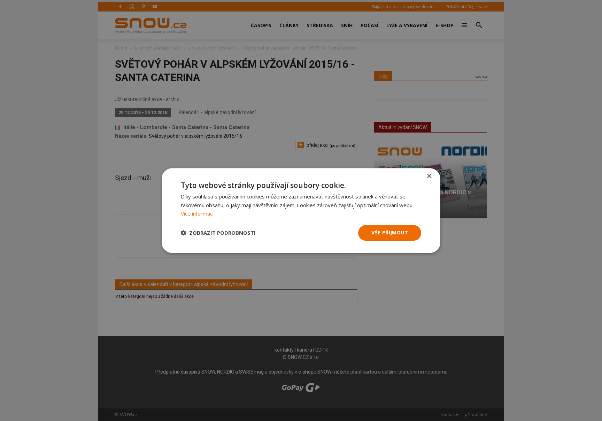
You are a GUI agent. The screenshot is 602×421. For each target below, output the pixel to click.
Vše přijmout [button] (389, 232)
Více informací (197, 213)
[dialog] (301, 210)
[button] (218, 233)
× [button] (429, 176)
